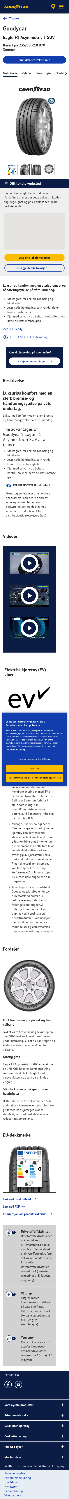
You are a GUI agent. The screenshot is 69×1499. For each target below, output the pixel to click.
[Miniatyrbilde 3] (36, 169)
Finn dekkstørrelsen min (34, 60)
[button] (61, 6)
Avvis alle (34, 768)
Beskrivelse (10, 73)
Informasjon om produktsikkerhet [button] (25, 1214)
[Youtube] (18, 1384)
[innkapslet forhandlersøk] (53, 6)
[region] (34, 749)
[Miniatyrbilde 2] (24, 169)
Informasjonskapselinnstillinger (34, 759)
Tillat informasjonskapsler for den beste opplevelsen (34, 777)
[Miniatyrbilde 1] (12, 169)
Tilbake (14, 18)
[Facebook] (8, 1384)
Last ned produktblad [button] (17, 1199)
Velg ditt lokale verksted (35, 257)
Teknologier (43, 73)
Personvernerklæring (16, 749)
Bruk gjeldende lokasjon (31, 268)
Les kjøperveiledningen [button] (31, 361)
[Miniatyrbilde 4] (49, 169)
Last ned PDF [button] (11, 1206)
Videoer (27, 73)
